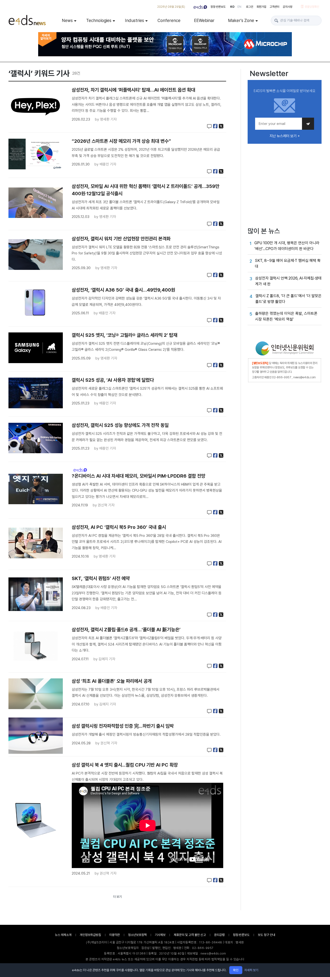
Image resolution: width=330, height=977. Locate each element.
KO (232, 6)
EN (239, 6)
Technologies (98, 20)
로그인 (249, 6)
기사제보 (160, 935)
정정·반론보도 (218, 6)
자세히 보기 (251, 970)
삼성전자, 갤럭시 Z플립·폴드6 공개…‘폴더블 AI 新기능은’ (126, 629)
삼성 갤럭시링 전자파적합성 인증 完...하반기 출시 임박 (123, 726)
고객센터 (274, 6)
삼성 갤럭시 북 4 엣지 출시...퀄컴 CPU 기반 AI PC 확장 (125, 765)
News (67, 20)
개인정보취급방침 (90, 935)
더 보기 (117, 896)
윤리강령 (219, 935)
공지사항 (287, 6)
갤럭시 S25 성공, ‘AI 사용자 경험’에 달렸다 (113, 380)
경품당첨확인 (312, 6)
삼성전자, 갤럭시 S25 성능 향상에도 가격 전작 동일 (120, 425)
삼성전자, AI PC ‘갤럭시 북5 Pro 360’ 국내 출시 (119, 527)
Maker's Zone (241, 20)
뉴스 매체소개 (63, 935)
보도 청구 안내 (266, 935)
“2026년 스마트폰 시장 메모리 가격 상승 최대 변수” (121, 141)
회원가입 (261, 6)
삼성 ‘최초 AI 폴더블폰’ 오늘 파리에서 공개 (112, 681)
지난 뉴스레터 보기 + (285, 136)
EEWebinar (204, 20)
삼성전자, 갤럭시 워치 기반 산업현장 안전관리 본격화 (121, 239)
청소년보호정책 (137, 935)
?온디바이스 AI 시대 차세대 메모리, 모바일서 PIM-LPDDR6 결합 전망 (138, 476)
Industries (134, 20)
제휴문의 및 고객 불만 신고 (190, 935)
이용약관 (114, 935)
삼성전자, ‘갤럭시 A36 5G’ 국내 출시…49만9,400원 (123, 290)
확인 (235, 970)
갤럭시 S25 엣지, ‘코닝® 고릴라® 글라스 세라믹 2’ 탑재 (124, 335)
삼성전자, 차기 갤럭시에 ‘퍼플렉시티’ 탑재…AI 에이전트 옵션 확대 (133, 90)
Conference (169, 20)
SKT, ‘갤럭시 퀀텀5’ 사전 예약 (101, 578)
